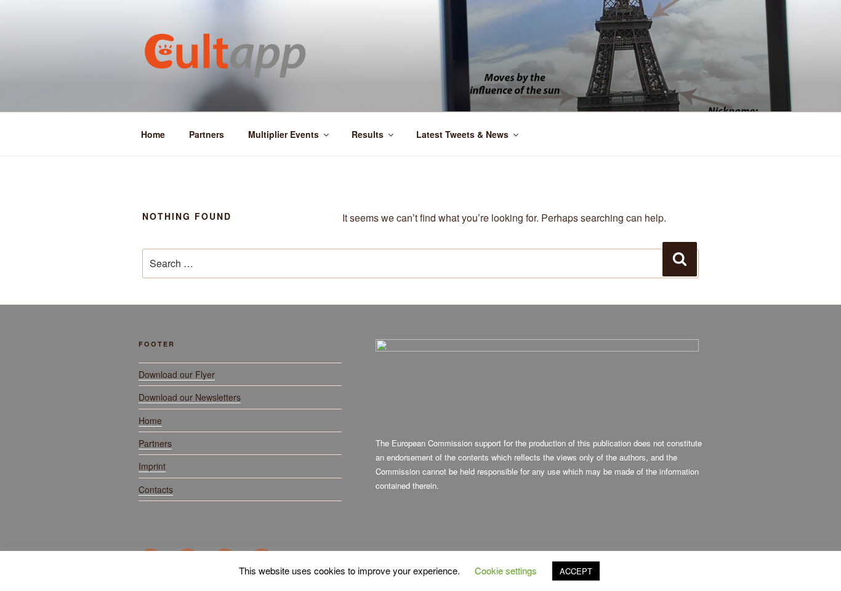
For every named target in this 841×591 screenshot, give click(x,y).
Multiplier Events (283, 134)
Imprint (152, 466)
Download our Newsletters (190, 397)
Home (153, 134)
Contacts (156, 489)
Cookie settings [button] (506, 570)
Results (368, 134)
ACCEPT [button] (576, 571)
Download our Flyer (177, 374)
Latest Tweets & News (462, 134)
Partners (206, 134)
